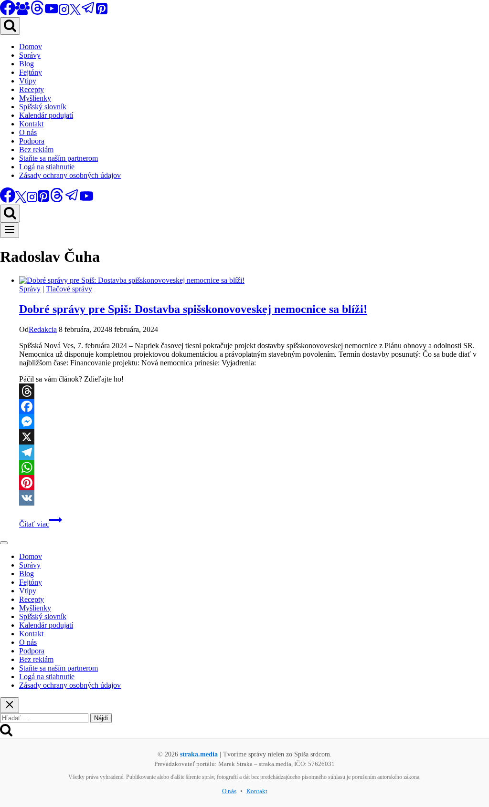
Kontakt (31, 124)
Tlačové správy (69, 289)
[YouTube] (51, 13)
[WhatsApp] (254, 467)
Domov (30, 46)
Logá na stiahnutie (46, 167)
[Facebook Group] (22, 13)
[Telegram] (88, 13)
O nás (28, 132)
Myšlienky (35, 98)
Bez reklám (36, 149)
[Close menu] (4, 542)
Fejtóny (30, 72)
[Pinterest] (101, 13)
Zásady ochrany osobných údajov (70, 175)
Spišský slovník (42, 107)
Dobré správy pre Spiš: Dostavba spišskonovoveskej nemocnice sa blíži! (193, 309)
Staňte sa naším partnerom (58, 158)
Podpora (31, 141)
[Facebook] (254, 406)
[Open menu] (9, 230)
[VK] (254, 498)
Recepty (31, 89)
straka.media (199, 754)
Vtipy (27, 81)
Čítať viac (40, 524)
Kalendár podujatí (46, 115)
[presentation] (254, 280)
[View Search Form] (10, 26)
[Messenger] (254, 421)
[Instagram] (64, 13)
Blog (26, 64)
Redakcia (43, 329)
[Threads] (37, 13)
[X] (75, 13)
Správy (30, 55)
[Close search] (9, 705)
